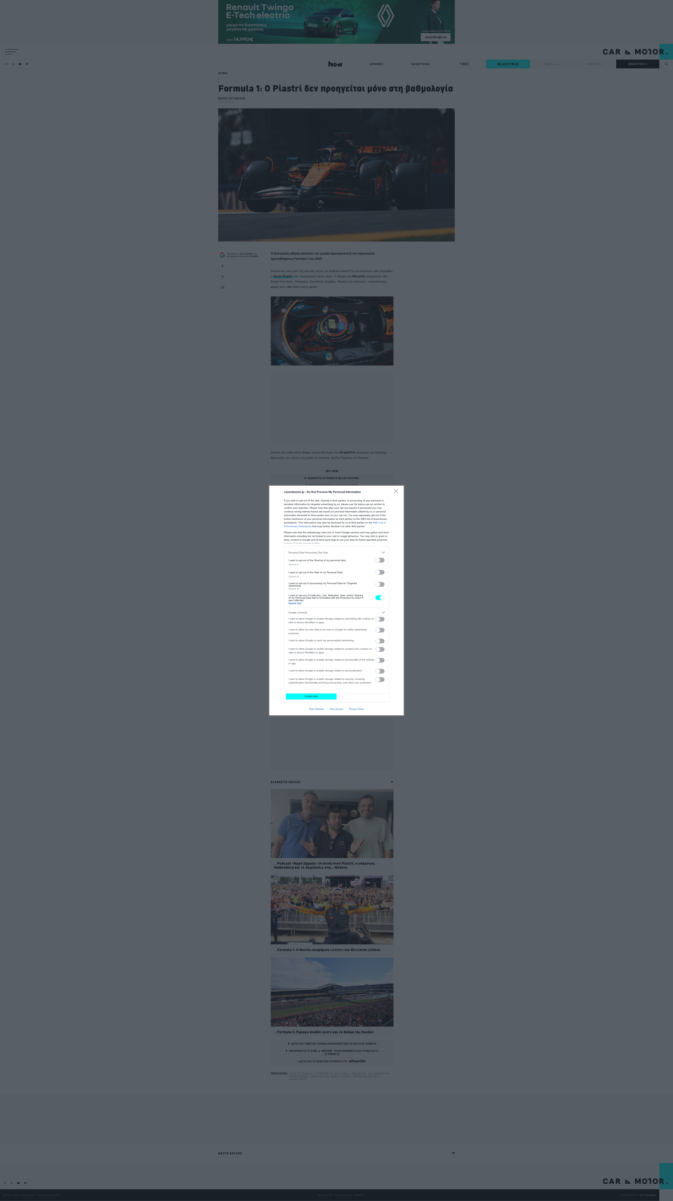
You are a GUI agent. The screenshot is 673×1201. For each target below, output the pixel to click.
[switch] (380, 560)
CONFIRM (311, 696)
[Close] (397, 492)
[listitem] (336, 552)
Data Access (336, 709)
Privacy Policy (356, 709)
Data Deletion (316, 709)
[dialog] (336, 600)
